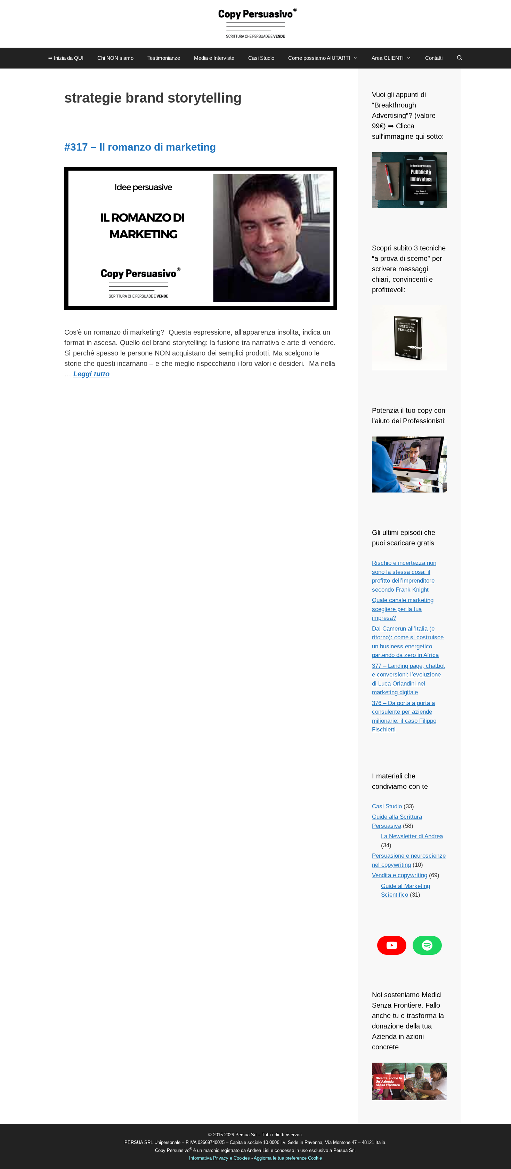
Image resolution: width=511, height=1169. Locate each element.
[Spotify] (427, 945)
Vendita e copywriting (399, 875)
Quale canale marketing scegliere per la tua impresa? (402, 609)
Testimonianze (163, 58)
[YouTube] (391, 945)
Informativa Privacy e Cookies (219, 1158)
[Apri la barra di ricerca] (459, 58)
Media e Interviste (214, 58)
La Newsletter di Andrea (412, 836)
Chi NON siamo (115, 58)
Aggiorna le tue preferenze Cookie (288, 1158)
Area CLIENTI (388, 58)
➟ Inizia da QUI (65, 58)
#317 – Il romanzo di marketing (140, 147)
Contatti (434, 58)
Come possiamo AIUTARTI (319, 58)
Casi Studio (261, 58)
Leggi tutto (91, 374)
